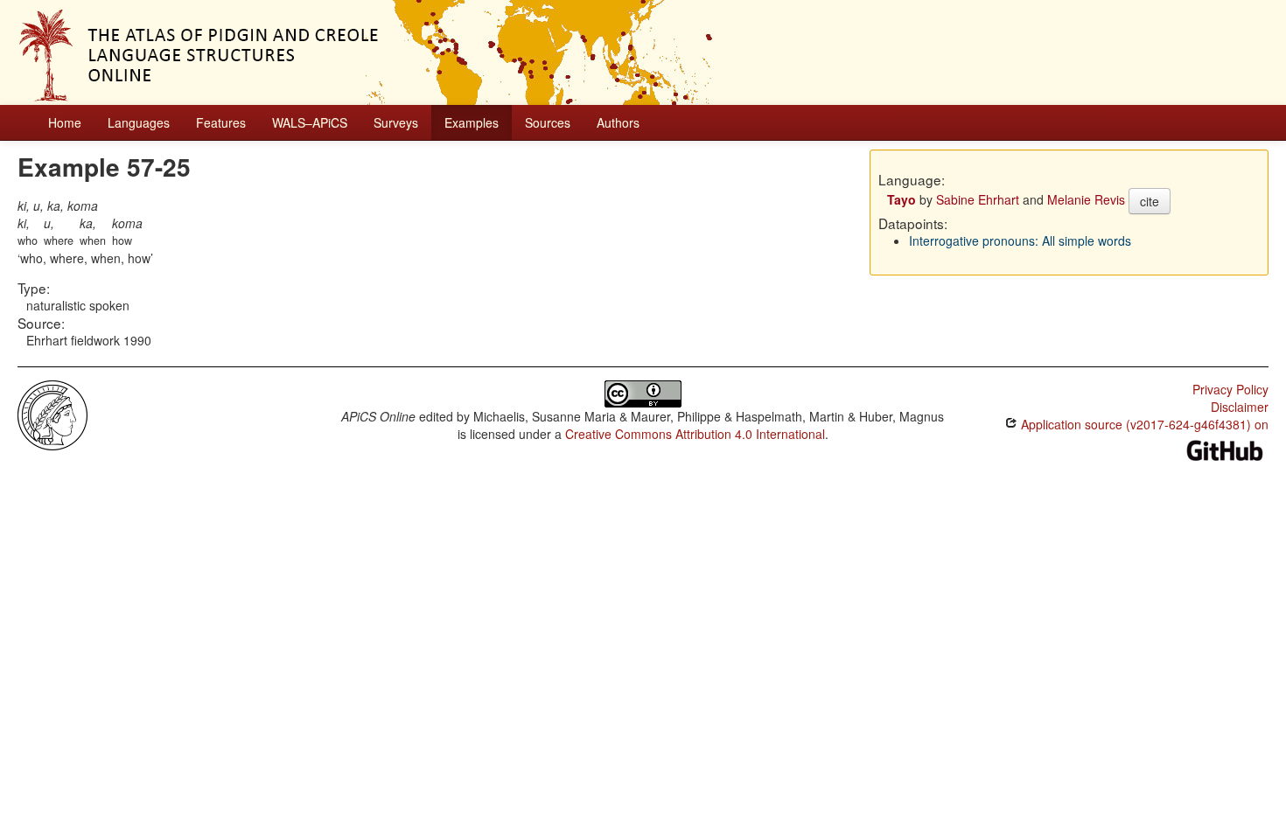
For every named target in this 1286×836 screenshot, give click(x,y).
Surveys (396, 122)
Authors (618, 122)
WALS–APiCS (309, 122)
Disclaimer (1240, 406)
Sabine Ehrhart (977, 199)
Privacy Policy (1230, 389)
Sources (547, 122)
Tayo (901, 199)
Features (221, 122)
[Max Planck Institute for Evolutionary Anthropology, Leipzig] (52, 413)
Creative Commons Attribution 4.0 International (695, 433)
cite (1149, 201)
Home (64, 122)
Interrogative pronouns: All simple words (1020, 240)
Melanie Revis (1086, 199)
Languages (139, 122)
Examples (471, 122)
